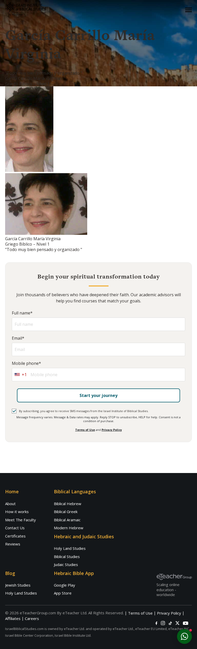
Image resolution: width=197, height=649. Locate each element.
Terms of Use (85, 430)
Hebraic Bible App (74, 573)
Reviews (12, 543)
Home (12, 491)
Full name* (22, 313)
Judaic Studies (66, 564)
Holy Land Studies (70, 548)
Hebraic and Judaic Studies (84, 536)
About (10, 503)
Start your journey (98, 395)
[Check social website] (156, 623)
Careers (32, 618)
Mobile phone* (26, 363)
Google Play (64, 585)
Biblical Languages (75, 491)
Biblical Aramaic (67, 519)
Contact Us (15, 527)
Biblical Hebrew (67, 503)
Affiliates (13, 618)
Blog (10, 573)
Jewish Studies (18, 585)
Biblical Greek (65, 511)
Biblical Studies (67, 556)
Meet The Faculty (20, 519)
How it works (17, 511)
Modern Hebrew (68, 527)
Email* (18, 338)
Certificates (15, 536)
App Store (63, 593)
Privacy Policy (112, 430)
